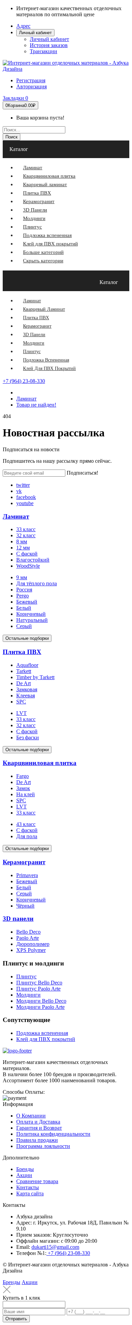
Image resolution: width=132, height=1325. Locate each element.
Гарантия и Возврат (39, 1128)
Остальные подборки (27, 638)
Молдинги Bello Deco (41, 1001)
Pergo (22, 596)
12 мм (23, 547)
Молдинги (28, 995)
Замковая (26, 689)
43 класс (26, 824)
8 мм (21, 541)
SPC (21, 701)
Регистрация (30, 80)
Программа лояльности (43, 1146)
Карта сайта (30, 1193)
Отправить (16, 1318)
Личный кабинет (49, 39)
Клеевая (25, 695)
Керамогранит (24, 862)
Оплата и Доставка (38, 1122)
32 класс (26, 535)
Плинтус (26, 976)
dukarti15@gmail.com (55, 1247)
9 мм (21, 577)
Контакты (27, 1187)
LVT (21, 713)
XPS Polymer (31, 950)
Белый (23, 608)
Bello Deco (28, 932)
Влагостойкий (32, 560)
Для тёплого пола (36, 583)
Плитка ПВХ (22, 651)
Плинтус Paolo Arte (38, 989)
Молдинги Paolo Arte (40, 1007)
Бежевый (26, 602)
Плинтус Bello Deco (39, 982)
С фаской (27, 554)
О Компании (31, 1115)
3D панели (18, 918)
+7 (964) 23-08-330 (24, 381)
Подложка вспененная (42, 1033)
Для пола (26, 836)
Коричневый (31, 614)
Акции (24, 1175)
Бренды (25, 1169)
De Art (23, 683)
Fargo (22, 776)
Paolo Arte (27, 938)
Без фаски (27, 737)
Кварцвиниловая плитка (39, 762)
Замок (23, 788)
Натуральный (32, 620)
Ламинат (26, 398)
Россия (24, 589)
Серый (24, 626)
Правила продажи (37, 1140)
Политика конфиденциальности (53, 1134)
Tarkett (23, 671)
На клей (25, 794)
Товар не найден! (36, 405)
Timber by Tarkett (35, 677)
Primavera (27, 875)
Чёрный (25, 906)
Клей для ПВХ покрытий (45, 1039)
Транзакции (43, 51)
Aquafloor (27, 665)
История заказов (49, 45)
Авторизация (31, 86)
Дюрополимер (32, 944)
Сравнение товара (37, 1181)
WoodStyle (28, 566)
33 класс (26, 529)
